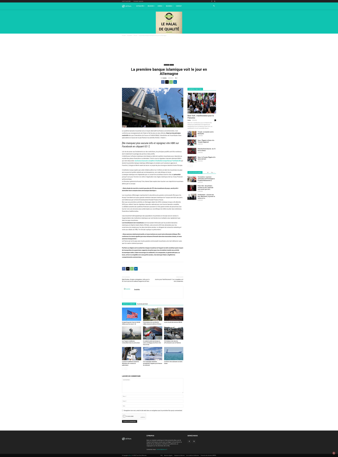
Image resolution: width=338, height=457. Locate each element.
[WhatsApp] (171, 82)
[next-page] (126, 369)
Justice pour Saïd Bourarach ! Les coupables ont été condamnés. (169, 280)
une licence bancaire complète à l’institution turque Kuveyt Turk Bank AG (158, 161)
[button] (214, 6)
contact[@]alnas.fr (161, 449)
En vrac (135, 35)
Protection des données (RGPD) (208, 455)
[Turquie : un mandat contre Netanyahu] (191, 134)
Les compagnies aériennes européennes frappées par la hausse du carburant (152, 363)
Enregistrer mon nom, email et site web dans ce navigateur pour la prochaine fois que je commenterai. (153, 410)
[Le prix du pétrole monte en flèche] (173, 314)
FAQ (161, 455)
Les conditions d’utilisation (192, 455)
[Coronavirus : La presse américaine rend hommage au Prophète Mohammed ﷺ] (191, 179)
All (207, 172)
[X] (214, 1)
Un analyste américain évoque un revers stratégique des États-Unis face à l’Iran (152, 342)
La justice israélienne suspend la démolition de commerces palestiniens (130, 363)
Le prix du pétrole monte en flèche (173, 322)
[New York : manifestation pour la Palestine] (201, 103)
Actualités (140, 6)
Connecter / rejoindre (138, 1)
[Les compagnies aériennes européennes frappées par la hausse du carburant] (152, 353)
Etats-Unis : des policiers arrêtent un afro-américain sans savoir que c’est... (205, 187)
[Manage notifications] (333, 453)
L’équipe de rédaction (179, 455)
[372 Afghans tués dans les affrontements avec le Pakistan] (173, 333)
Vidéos (160, 6)
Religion (151, 6)
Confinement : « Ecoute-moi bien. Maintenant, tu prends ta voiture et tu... (206, 196)
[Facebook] (211, 1)
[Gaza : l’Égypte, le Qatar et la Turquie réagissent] (191, 142)
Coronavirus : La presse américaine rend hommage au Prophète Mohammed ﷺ (206, 178)
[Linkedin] (175, 82)
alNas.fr (130, 455)
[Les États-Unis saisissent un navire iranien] (173, 353)
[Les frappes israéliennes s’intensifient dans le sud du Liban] (131, 333)
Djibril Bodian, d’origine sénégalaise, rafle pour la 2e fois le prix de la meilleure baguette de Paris (135, 280)
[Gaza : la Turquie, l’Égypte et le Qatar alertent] (191, 159)
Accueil (124, 35)
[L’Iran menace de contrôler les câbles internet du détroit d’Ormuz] (152, 314)
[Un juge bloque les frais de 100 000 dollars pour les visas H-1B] (131, 314)
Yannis (189, 120)
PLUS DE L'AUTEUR (142, 304)
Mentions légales (168, 455)
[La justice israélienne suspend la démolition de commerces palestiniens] (131, 353)
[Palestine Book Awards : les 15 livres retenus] (191, 151)
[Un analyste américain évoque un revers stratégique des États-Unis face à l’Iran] (152, 333)
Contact (179, 6)
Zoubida (165, 78)
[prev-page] (123, 369)
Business (169, 6)
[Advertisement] (169, 50)
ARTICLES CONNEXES (129, 304)
